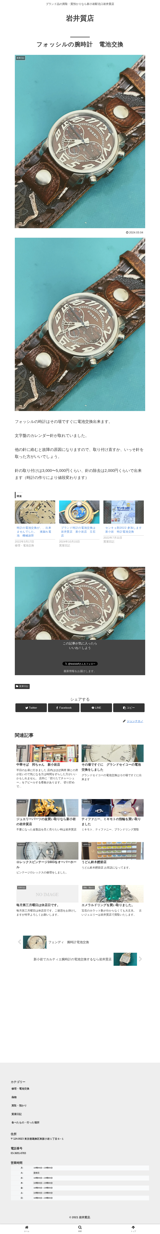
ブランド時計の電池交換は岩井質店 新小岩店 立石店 (78, 531)
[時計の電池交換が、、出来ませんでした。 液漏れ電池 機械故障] (35, 511)
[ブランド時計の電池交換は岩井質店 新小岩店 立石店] (79, 511)
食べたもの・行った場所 (25, 1122)
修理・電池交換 (20, 1088)
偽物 (14, 1097)
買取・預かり (19, 1105)
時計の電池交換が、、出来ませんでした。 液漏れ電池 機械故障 (34, 531)
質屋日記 (23, 686)
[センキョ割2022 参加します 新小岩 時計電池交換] (123, 511)
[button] (148, 674)
